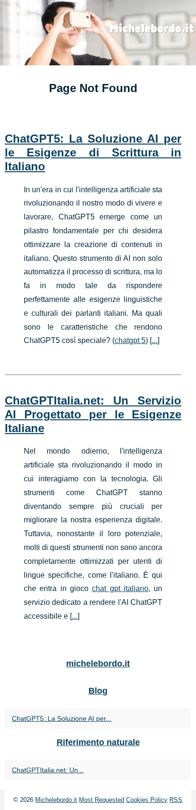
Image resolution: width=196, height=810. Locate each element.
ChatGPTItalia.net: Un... (48, 770)
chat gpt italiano (120, 588)
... (154, 340)
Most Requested (101, 799)
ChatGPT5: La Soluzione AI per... (61, 718)
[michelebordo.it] (98, 32)
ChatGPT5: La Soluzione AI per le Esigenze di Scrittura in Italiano (93, 152)
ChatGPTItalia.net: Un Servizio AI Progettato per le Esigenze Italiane (93, 414)
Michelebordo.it (56, 799)
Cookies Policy (146, 799)
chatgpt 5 (130, 340)
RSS (175, 799)
